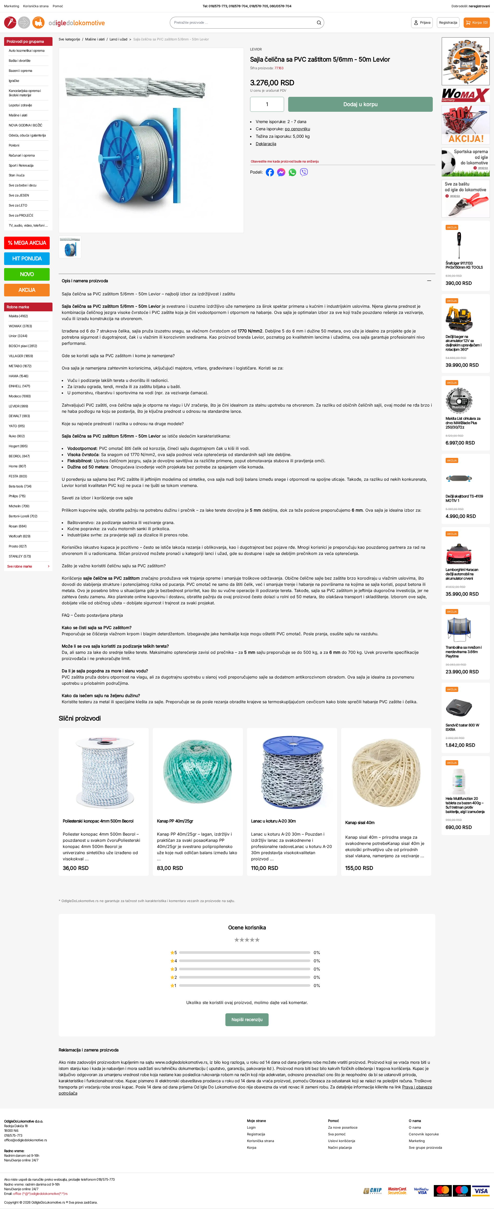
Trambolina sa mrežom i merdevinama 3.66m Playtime (464, 651)
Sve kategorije (69, 39)
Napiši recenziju (247, 1019)
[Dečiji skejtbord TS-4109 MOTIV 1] (459, 478)
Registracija (256, 1134)
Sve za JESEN (19, 195)
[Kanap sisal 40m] (386, 773)
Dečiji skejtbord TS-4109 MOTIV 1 (464, 498)
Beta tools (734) (20, 486)
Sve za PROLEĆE (21, 215)
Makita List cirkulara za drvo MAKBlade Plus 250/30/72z (463, 422)
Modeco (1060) (20, 396)
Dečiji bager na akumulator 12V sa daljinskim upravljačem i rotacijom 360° (463, 342)
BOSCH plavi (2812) (23, 346)
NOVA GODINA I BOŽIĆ (25, 125)
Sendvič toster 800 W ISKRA (462, 727)
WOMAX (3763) (20, 326)
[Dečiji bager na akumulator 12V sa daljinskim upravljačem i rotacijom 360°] (459, 318)
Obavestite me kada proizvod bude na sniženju (285, 161)
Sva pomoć (337, 1134)
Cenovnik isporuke (424, 1134)
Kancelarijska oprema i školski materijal (25, 93)
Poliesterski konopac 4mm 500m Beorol (98, 821)
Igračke (14, 81)
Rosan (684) (18, 526)
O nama (415, 1127)
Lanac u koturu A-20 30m (273, 821)
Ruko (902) (17, 436)
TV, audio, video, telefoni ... (28, 225)
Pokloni (14, 145)
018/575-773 (218, 6)
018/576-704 (238, 6)
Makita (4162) (18, 316)
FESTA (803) (18, 476)
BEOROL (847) (19, 456)
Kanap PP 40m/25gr (175, 821)
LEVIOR (256, 49)
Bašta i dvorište (20, 60)
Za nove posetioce (343, 1127)
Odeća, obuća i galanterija (27, 135)
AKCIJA (27, 290)
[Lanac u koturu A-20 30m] (292, 772)
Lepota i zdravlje (20, 105)
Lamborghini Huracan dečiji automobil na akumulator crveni (462, 573)
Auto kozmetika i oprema (26, 50)
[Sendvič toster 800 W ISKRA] (459, 707)
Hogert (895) (18, 446)
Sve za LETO (18, 205)
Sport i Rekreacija (21, 165)
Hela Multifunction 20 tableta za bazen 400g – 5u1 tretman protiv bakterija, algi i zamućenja (465, 804)
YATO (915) (17, 426)
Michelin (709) (19, 506)
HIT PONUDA (27, 258)
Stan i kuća (16, 175)
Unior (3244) (18, 336)
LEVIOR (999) (18, 406)
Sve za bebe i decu (22, 185)
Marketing (11, 6)
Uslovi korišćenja (341, 1141)
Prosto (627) (18, 546)
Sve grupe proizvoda (425, 1147)
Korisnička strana (36, 6)
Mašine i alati (18, 115)
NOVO (27, 274)
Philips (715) (17, 496)
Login (251, 1127)
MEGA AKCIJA (27, 243)
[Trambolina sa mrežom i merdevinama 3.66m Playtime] (459, 629)
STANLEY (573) (20, 556)
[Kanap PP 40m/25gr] (198, 772)
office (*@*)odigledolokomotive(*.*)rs (40, 1193)
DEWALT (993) (19, 416)
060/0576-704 (281, 6)
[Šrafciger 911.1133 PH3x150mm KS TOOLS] (459, 245)
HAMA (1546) (18, 376)
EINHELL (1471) (19, 386)
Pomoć (58, 6)
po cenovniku (297, 128)
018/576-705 (258, 6)
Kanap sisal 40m (359, 822)
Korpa (251, 1147)
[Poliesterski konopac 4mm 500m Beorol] (104, 772)
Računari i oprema (21, 155)
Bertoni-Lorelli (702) (23, 516)
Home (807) (17, 466)
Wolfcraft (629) (19, 536)
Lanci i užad (118, 39)
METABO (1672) (20, 366)
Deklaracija (266, 143)
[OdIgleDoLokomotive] (61, 22)
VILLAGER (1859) (21, 356)
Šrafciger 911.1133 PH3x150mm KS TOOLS (464, 265)
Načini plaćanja (340, 1147)
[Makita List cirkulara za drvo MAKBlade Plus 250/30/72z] (459, 400)
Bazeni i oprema (20, 70)
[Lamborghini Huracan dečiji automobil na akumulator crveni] (459, 551)
